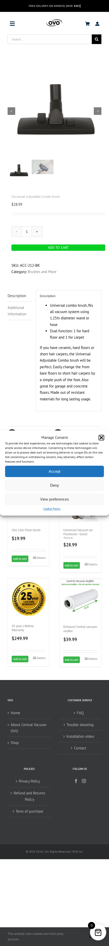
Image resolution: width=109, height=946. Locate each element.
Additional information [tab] (17, 310)
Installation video (80, 736)
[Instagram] (84, 781)
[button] (101, 437)
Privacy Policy (29, 781)
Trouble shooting (80, 724)
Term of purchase (29, 811)
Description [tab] (17, 295)
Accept (54, 471)
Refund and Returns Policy (29, 796)
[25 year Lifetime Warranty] (28, 598)
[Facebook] (76, 781)
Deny (54, 485)
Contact (80, 748)
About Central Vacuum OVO (28, 727)
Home (15, 712)
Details (41, 558)
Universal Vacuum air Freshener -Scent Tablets (78, 534)
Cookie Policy (52, 509)
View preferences (54, 499)
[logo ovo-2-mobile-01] (54, 20)
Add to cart (58, 247)
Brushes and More (42, 271)
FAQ (80, 712)
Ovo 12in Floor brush (26, 530)
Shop (15, 742)
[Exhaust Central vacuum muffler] (80, 599)
